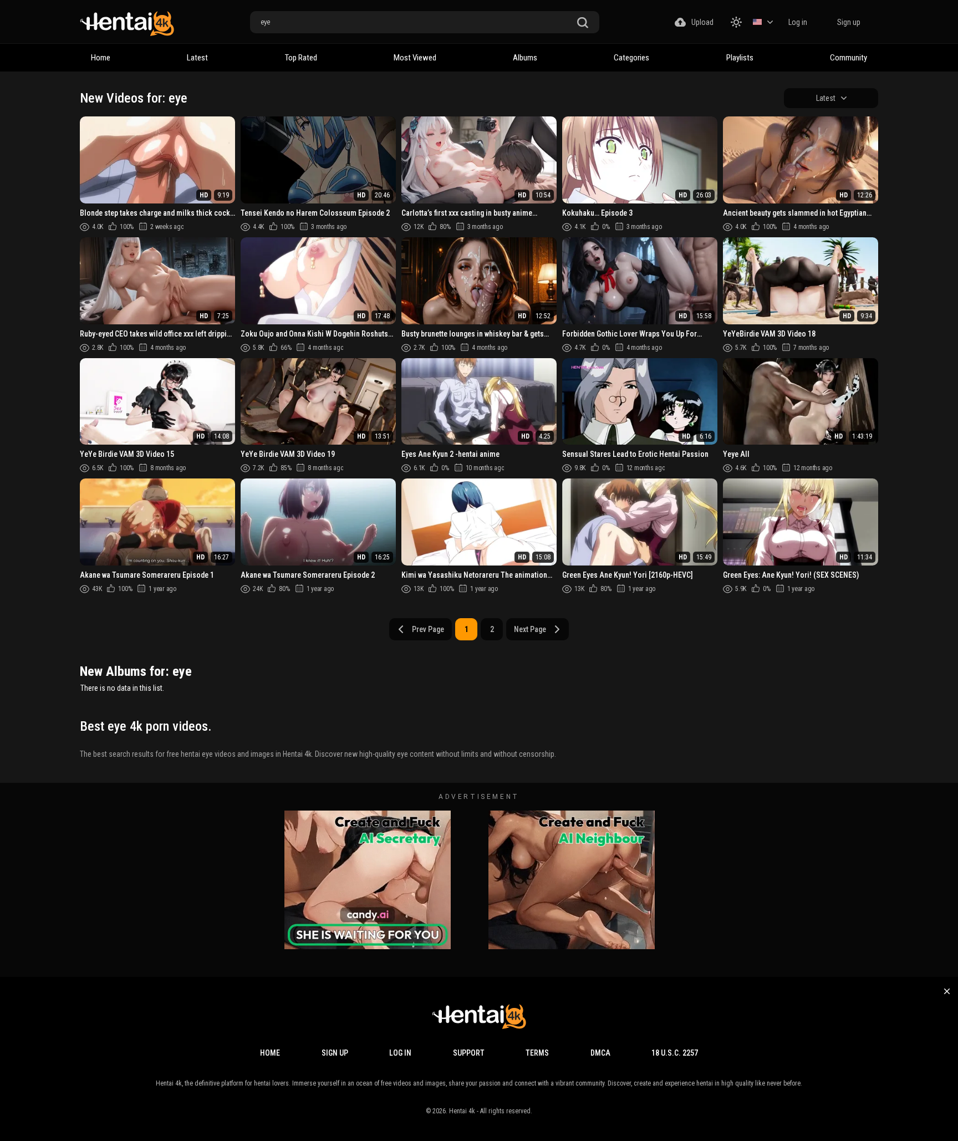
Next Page (530, 629)
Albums (525, 58)
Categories (631, 58)
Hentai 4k (462, 1111)
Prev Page (428, 629)
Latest (197, 58)
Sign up (848, 22)
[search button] (582, 23)
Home (100, 58)
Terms (537, 1052)
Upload (702, 22)
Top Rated (301, 58)
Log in (797, 22)
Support (469, 1052)
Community (848, 58)
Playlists (739, 58)
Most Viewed (415, 58)
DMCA (600, 1052)
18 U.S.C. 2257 (674, 1052)
